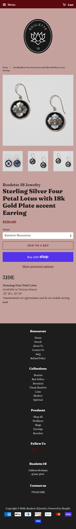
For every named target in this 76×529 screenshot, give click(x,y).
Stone (6, 229)
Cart (70, 4)
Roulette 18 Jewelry (37, 508)
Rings (38, 425)
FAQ (38, 354)
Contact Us (38, 350)
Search (38, 342)
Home (5, 67)
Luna (38, 391)
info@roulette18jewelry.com (38, 497)
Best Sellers (38, 379)
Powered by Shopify (59, 508)
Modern (38, 395)
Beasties (38, 375)
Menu (11, 4)
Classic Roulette (38, 387)
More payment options (38, 266)
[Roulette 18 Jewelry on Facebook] (34, 451)
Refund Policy (38, 358)
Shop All (38, 417)
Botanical (38, 383)
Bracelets (38, 433)
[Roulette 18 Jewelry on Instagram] (42, 451)
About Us (38, 346)
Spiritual (38, 400)
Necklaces (38, 421)
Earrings (38, 429)
